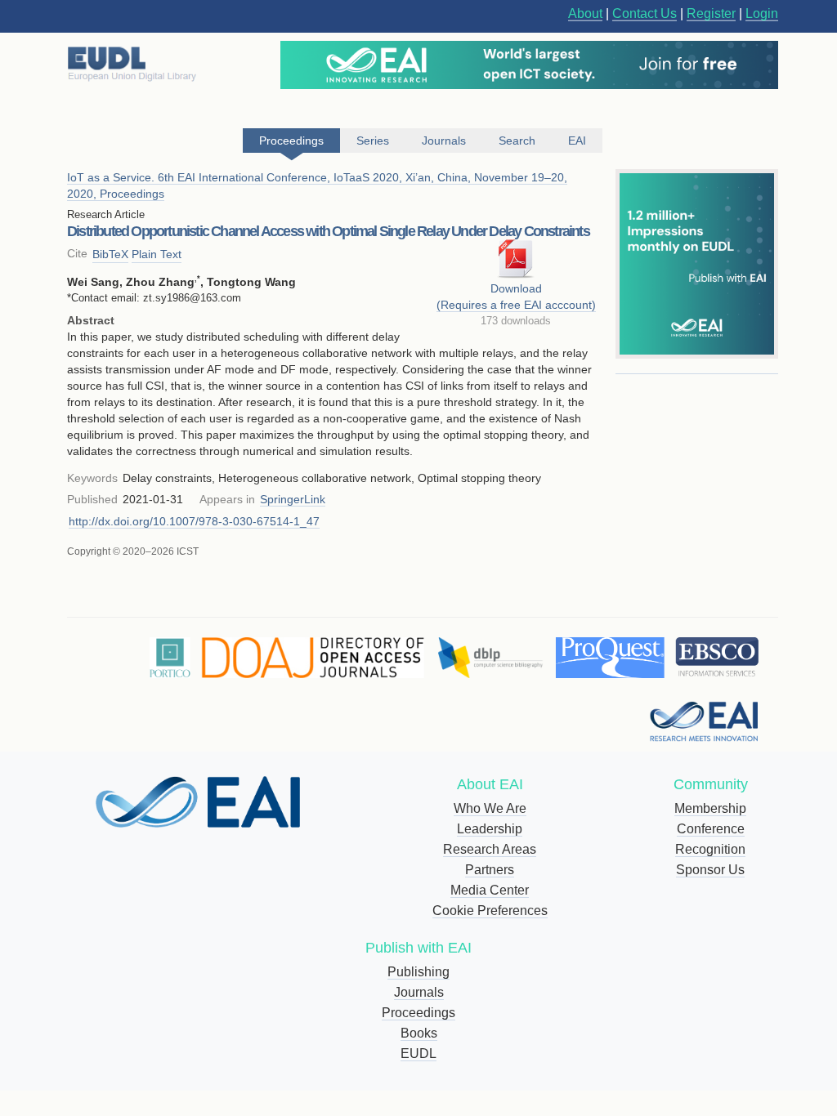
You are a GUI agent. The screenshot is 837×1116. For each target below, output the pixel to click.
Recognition (710, 849)
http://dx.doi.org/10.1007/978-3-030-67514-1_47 (194, 521)
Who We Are (490, 808)
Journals (419, 992)
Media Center (489, 890)
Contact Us (644, 13)
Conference (711, 829)
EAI (577, 140)
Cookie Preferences (490, 910)
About (585, 13)
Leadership (489, 829)
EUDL (418, 1053)
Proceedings (418, 1013)
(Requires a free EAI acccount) (516, 304)
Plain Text (156, 254)
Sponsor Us (710, 870)
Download (516, 288)
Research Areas (489, 849)
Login (761, 13)
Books (419, 1033)
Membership (710, 808)
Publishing (418, 972)
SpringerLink (292, 499)
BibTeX (110, 254)
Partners (489, 870)
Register (711, 13)
